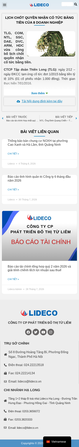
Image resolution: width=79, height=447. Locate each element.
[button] (4, 4)
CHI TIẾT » (13, 153)
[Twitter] (36, 332)
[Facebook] (28, 332)
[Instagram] (51, 332)
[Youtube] (43, 332)
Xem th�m (39, 93)
